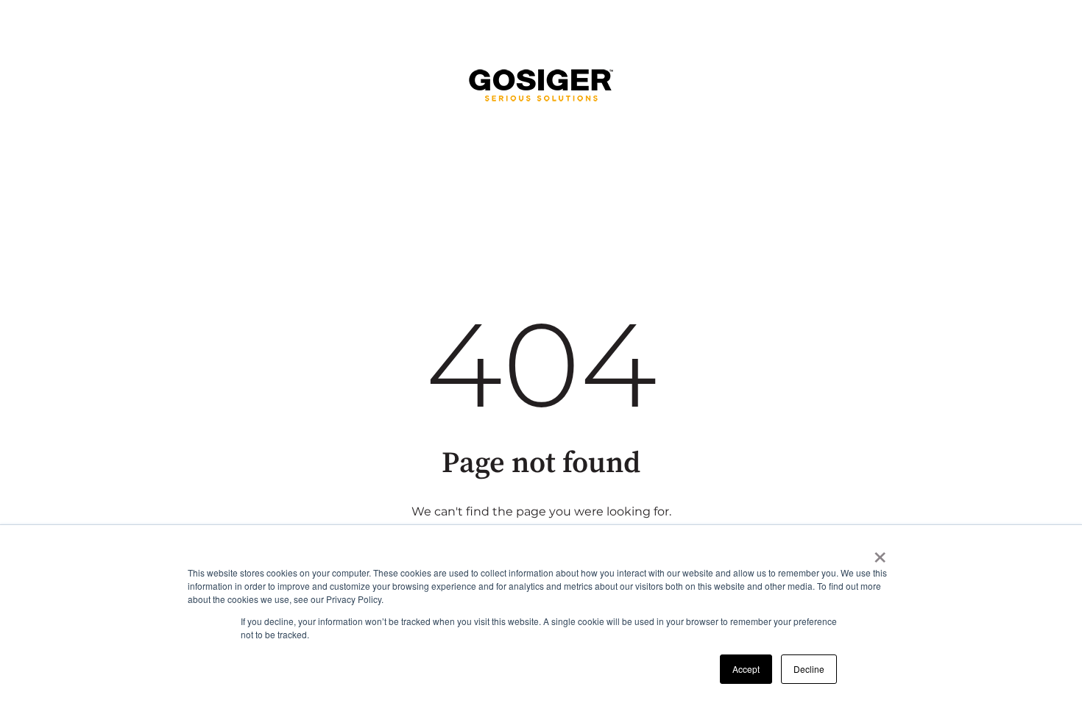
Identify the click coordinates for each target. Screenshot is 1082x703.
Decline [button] (808, 669)
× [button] (879, 552)
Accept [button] (746, 669)
